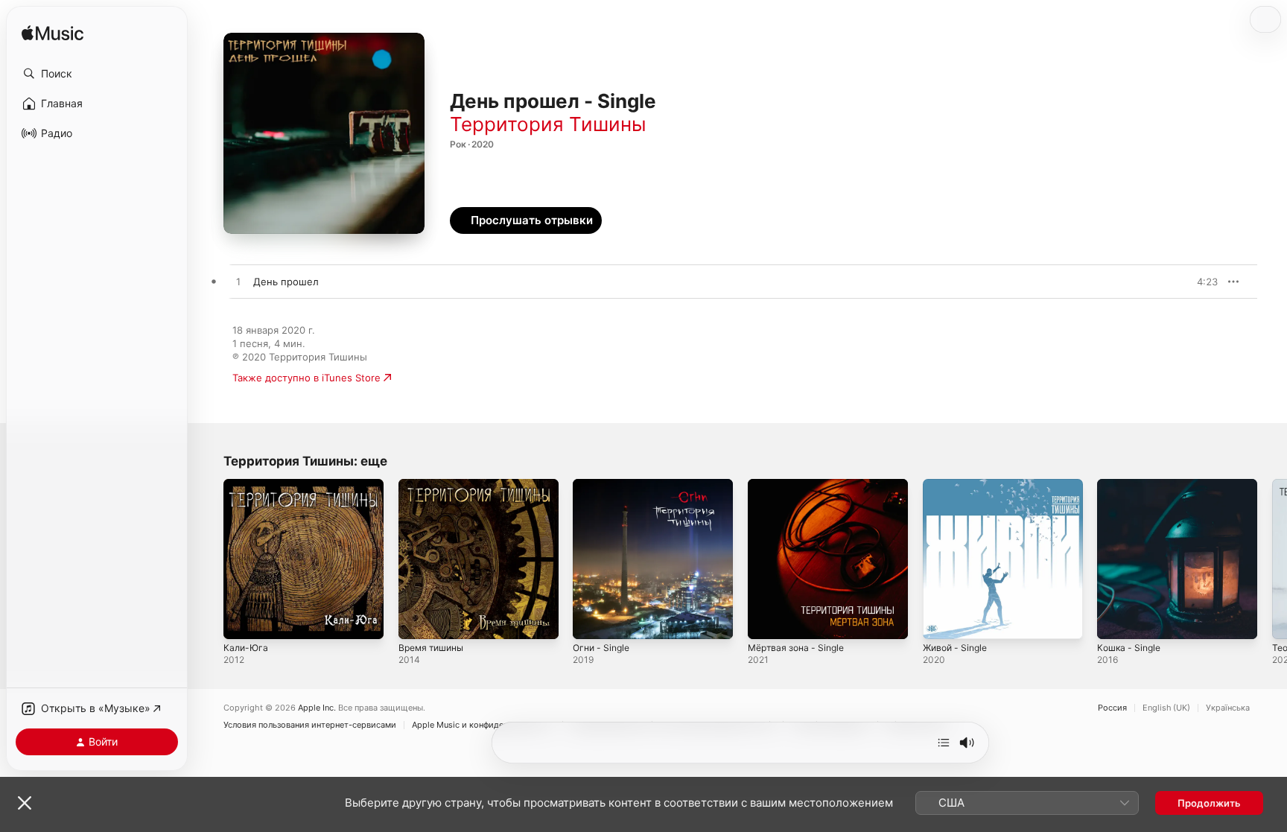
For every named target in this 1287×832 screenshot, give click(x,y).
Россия (1112, 708)
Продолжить (1209, 803)
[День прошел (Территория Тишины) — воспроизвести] (238, 282)
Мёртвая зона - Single (800, 485)
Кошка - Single (1131, 485)
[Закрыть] (24, 803)
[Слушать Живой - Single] (941, 620)
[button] (96, 73)
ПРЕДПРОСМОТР (1186, 281)
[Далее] (944, 742)
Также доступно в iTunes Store (306, 378)
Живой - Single (958, 485)
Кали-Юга (246, 485)
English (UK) (1166, 708)
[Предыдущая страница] (208, 558)
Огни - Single (604, 485)
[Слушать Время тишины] (417, 620)
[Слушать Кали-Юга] (242, 620)
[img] (52, 33)
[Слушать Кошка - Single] (1116, 620)
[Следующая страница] (1272, 558)
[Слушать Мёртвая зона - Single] (766, 620)
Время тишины (434, 485)
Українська (1228, 708)
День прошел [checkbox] (286, 282)
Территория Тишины (548, 124)
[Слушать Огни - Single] (591, 620)
